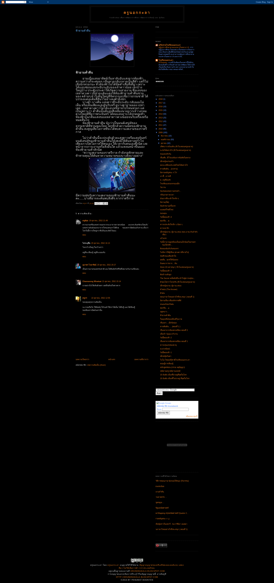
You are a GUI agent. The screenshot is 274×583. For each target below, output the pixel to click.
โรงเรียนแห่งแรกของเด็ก (170, 184)
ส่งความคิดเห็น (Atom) (96, 365)
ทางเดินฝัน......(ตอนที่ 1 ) (170, 326)
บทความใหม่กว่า (82, 359)
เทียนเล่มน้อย (158, 486)
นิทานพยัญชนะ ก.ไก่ (168, 172)
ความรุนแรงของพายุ (168, 345)
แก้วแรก (163, 238)
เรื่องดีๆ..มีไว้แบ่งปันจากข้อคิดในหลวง (175, 158)
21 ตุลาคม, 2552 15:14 (111, 281)
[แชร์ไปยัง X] (101, 203)
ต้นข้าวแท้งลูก (165, 274)
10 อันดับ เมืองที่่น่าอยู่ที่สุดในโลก (173, 375)
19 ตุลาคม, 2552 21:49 (98, 220)
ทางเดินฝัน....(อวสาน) (169, 169)
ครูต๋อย (85, 220)
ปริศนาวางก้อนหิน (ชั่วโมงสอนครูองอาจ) (176, 146)
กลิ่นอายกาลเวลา (167, 195)
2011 (161, 125)
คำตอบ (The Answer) (168, 289)
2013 (161, 118)
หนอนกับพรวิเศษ (167, 304)
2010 (161, 129)
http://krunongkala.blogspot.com (137, 577)
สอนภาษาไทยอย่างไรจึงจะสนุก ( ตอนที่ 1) (177, 297)
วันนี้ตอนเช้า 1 (166, 352)
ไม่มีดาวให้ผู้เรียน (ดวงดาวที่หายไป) (174, 252)
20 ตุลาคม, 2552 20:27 (106, 265)
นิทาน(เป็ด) (164, 202)
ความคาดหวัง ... (160, 497)
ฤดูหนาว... (164, 312)
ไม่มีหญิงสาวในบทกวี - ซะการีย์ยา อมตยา (170, 524)
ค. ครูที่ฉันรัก (165, 180)
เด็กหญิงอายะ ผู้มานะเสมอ (170, 286)
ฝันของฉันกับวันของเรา (169, 248)
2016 (161, 106)
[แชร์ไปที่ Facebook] (103, 203)
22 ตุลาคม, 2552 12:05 (100, 298)
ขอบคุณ (163, 213)
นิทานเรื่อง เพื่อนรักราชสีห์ (170, 300)
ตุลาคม (164, 143)
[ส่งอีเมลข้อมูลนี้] (95, 203)
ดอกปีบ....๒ (164, 221)
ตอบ (84, 235)
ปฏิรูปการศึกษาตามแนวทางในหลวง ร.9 (174, 47)
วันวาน (163, 187)
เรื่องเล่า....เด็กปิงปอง (168, 323)
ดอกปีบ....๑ (164, 308)
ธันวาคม (164, 136)
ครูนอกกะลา (137, 12)
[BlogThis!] (98, 203)
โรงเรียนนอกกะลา (166, 60)
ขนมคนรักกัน (165, 154)
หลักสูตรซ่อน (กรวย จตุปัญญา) (172, 367)
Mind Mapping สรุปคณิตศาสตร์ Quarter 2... (170, 513)
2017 (161, 103)
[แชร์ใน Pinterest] (106, 203)
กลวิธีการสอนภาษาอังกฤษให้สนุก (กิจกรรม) (171, 481)
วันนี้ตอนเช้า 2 (166, 338)
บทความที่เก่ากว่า (141, 359)
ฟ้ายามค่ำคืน (165, 315)
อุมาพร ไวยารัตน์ (89, 265)
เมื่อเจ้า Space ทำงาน (169, 334)
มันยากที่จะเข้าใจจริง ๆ (169, 198)
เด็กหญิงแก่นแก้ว (167, 161)
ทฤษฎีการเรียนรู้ (166, 364)
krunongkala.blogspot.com (148, 571)
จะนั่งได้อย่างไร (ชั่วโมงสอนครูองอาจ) (175, 150)
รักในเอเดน (163, 63)
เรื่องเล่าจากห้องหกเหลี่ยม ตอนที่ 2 (174, 330)
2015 (161, 110)
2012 (161, 121)
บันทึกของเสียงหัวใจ (168, 256)
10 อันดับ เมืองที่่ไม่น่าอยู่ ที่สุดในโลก (175, 378)
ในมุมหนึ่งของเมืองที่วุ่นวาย (171, 319)
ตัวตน (162, 293)
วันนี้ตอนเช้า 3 (166, 271)
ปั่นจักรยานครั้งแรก (168, 206)
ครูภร (84, 298)
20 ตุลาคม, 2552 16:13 (100, 243)
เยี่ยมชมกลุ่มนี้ (192, 416)
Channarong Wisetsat (91, 281)
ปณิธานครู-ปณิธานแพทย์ (170, 371)
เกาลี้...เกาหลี (165, 176)
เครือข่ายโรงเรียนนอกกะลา (170, 45)
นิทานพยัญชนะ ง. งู (161, 518)
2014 (161, 114)
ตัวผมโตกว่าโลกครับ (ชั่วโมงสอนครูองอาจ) (177, 282)
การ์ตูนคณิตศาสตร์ (161, 508)
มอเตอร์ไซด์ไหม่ (166, 210)
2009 (161, 132)
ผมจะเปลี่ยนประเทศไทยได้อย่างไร (174, 165)
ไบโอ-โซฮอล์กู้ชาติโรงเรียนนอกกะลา (175, 360)
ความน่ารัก (164, 228)
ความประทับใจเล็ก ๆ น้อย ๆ (171, 224)
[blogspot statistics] (160, 82)
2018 (161, 99)
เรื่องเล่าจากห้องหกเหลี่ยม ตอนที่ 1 (174, 341)
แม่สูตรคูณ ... (158, 502)
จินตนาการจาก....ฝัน (168, 263)
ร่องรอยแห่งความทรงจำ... (170, 191)
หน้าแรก (111, 359)
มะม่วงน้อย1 (165, 349)
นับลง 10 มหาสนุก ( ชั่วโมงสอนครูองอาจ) (177, 267)
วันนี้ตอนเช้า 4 (166, 217)
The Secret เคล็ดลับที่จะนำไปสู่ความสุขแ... (177, 278)
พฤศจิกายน (166, 139)
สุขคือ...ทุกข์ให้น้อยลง (169, 260)
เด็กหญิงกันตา (165, 356)
